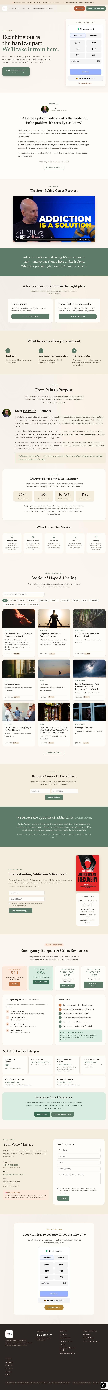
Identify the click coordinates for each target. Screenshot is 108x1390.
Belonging (65, 600)
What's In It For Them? (91, 1341)
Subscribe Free (54, 797)
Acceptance (32, 600)
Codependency (9, 604)
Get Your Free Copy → (20, 911)
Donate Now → (54, 1307)
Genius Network (88, 1338)
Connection (34, 604)
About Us (63, 1335)
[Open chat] (103, 1385)
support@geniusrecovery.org (13, 1175)
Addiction (44, 600)
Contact (50, 8)
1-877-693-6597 (10, 1165)
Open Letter (14, 8)
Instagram (8, 1362)
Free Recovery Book (67, 1354)
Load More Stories (54, 753)
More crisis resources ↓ (87, 2)
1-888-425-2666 (64, 1082)
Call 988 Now (42, 1114)
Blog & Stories (65, 1338)
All (5, 600)
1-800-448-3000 (64, 1064)
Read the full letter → (54, 167)
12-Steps (13, 600)
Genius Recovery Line (62, 1114)
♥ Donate (79, 8)
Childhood (93, 600)
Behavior (54, 600)
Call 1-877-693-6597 (96, 8)
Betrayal (75, 600)
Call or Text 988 (41, 982)
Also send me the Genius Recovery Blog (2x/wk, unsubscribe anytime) (27, 904)
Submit (63, 1198)
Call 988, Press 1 (90, 1062)
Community (22, 604)
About (23, 8)
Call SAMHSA (67, 986)
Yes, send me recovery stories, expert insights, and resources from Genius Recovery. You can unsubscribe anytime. (78, 1190)
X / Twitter (9, 1368)
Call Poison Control (93, 985)
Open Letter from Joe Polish (67, 1349)
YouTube (8, 1372)
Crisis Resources (39, 8)
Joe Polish (29, 411)
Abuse (22, 600)
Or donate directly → (85, 83)
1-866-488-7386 (12, 1082)
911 (33, 2)
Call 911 (15, 984)
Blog (29, 8)
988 (70, 2)
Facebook (8, 1365)
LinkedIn (8, 1375)
